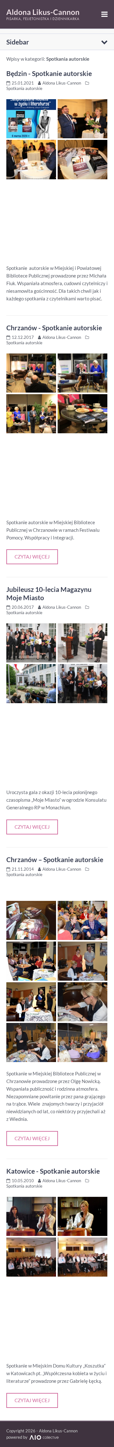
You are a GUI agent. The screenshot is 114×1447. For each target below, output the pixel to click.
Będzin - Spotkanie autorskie (49, 73)
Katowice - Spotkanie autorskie (53, 1171)
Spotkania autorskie (24, 88)
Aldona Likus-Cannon (61, 83)
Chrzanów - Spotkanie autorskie (54, 328)
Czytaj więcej (32, 556)
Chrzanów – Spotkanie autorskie (54, 859)
